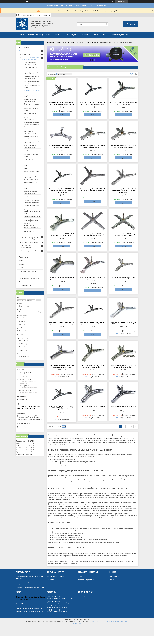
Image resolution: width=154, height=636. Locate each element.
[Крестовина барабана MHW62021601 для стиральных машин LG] (61, 132)
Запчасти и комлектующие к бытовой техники (30, 587)
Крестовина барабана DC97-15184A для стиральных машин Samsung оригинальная (123, 190)
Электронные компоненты (32, 216)
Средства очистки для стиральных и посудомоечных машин (31, 177)
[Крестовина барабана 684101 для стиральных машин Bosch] (123, 264)
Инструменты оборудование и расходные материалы (31, 225)
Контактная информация (86, 580)
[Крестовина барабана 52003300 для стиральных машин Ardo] (92, 220)
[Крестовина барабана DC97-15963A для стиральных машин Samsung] (61, 309)
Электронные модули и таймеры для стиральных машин (32, 211)
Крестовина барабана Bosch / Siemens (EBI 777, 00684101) (123, 103)
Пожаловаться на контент (100, 621)
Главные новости (114, 576)
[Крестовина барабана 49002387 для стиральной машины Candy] (123, 352)
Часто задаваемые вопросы (29, 278)
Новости (22, 260)
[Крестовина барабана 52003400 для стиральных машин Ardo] (123, 220)
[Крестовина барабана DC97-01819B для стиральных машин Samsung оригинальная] (61, 176)
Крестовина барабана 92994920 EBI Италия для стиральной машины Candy (92, 278)
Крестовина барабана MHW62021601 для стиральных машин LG (62, 146)
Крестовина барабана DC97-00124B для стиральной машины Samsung (92, 189)
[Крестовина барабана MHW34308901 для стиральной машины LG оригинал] (61, 89)
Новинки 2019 (25, 54)
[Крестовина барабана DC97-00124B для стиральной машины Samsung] (92, 176)
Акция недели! (72, 35)
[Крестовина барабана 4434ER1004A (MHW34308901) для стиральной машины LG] (61, 393)
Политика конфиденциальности (118, 621)
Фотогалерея (23, 282)
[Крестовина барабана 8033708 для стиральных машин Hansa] (61, 352)
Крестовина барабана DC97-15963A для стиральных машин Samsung (61, 323)
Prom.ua (86, 619)
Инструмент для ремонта (29, 242)
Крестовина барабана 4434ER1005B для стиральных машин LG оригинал (92, 407)
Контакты (58, 35)
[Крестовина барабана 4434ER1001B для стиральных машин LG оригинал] (123, 393)
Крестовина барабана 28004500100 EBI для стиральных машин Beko (123, 323)
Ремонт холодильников (119, 35)
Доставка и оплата (25, 285)
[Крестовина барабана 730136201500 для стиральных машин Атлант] (61, 220)
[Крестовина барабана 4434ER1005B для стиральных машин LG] (92, 132)
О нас (48, 35)
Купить (62, 114)
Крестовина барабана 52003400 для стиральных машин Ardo (123, 234)
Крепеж (26, 168)
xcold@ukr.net (23, 399)
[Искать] (106, 24)
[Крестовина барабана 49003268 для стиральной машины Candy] (92, 352)
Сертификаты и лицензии (28, 271)
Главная (21, 35)
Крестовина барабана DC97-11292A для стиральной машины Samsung (92, 323)
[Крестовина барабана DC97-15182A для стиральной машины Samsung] (92, 89)
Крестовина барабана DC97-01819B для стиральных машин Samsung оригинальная (61, 190)
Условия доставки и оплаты (55, 576)
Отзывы (22, 275)
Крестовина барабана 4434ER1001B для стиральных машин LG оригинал (123, 407)
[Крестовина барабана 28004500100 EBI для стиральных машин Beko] (123, 309)
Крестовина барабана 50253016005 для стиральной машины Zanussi (61, 278)
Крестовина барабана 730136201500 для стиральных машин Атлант (62, 234)
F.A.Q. (104, 35)
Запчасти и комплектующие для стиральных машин (80, 42)
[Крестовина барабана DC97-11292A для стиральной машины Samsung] (92, 309)
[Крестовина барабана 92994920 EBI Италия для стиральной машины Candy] (92, 264)
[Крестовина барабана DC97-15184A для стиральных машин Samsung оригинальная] (123, 176)
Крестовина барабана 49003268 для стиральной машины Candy (92, 366)
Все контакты (102, 5)
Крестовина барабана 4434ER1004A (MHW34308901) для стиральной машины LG (61, 407)
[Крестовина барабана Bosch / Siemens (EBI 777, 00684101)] (123, 89)
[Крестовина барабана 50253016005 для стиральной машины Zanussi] (61, 264)
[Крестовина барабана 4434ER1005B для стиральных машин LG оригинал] (92, 393)
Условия (85, 35)
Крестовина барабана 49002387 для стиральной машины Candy (123, 366)
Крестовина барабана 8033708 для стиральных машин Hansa (62, 366)
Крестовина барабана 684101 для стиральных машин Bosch (123, 278)
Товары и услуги (55, 42)
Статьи (95, 35)
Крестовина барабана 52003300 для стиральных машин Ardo (92, 234)
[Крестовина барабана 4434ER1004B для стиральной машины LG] (123, 132)
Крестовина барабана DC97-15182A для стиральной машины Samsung (92, 103)
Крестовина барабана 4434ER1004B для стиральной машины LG (123, 146)
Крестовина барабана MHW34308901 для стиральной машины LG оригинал (62, 103)
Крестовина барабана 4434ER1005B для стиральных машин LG (92, 146)
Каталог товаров (34, 35)
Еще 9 (21, 334)
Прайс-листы (23, 257)
